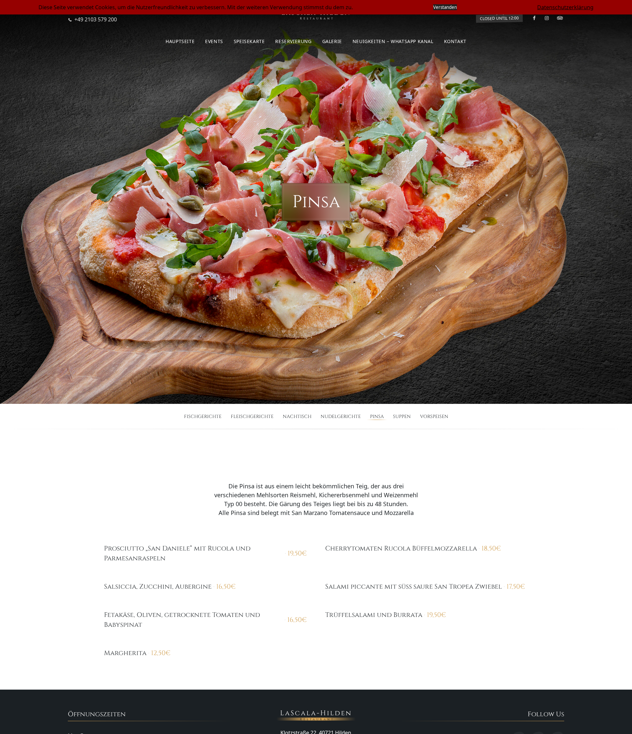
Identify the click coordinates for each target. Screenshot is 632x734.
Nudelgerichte (341, 416)
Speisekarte (249, 41)
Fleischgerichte (252, 416)
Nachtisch (297, 416)
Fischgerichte (203, 416)
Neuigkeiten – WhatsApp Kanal (393, 41)
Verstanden (445, 7)
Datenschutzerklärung (565, 7)
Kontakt (455, 41)
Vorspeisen (434, 416)
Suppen (402, 416)
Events (214, 41)
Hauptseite (180, 41)
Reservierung (293, 41)
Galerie (332, 41)
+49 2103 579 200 (95, 19)
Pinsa (377, 416)
